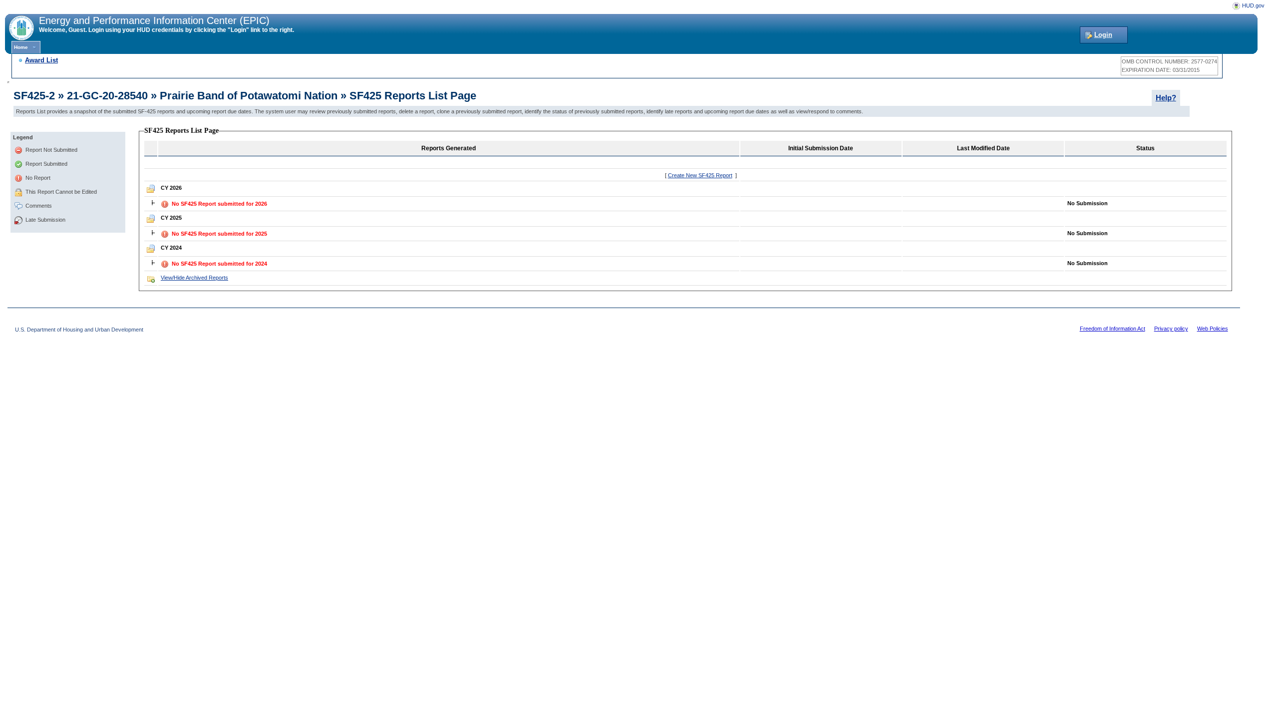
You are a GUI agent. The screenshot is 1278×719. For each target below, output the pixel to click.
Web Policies (1212, 329)
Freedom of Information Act (1112, 329)
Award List (41, 60)
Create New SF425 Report (700, 175)
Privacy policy (1171, 329)
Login (1103, 34)
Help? (1166, 98)
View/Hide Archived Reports (194, 278)
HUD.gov (1253, 5)
